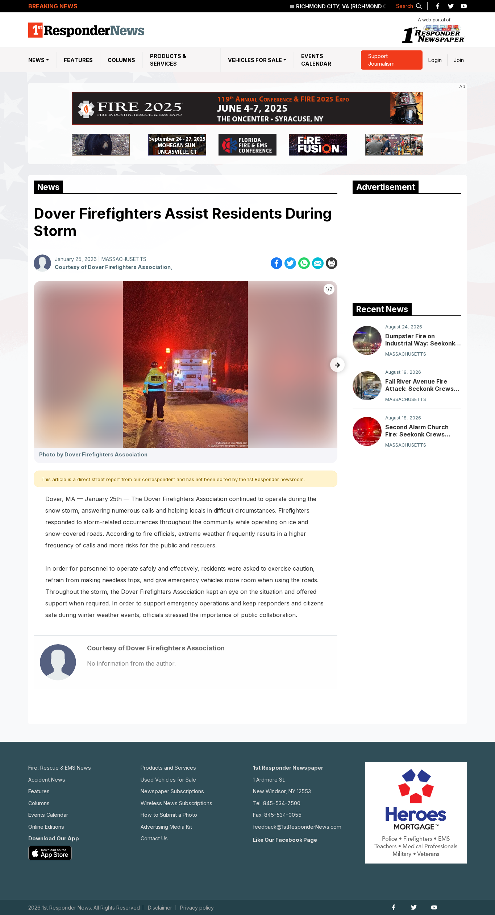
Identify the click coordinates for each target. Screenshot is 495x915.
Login (435, 60)
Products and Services (168, 768)
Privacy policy (197, 907)
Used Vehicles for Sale (168, 780)
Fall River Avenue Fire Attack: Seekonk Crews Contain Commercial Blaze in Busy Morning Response (423, 385)
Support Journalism (381, 60)
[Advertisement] (407, 246)
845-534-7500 (281, 803)
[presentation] (337, 364)
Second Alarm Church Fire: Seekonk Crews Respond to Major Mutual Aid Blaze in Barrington (421, 430)
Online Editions (46, 827)
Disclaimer (160, 907)
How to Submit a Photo (169, 815)
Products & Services (168, 60)
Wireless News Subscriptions (176, 803)
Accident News (46, 780)
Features (78, 60)
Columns (121, 60)
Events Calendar (316, 60)
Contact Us (154, 838)
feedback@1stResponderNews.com (297, 827)
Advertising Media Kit (166, 827)
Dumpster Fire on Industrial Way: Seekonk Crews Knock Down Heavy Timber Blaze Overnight (420, 339)
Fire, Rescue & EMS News (59, 768)
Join (459, 60)
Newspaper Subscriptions (172, 791)
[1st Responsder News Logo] (86, 30)
